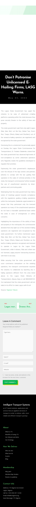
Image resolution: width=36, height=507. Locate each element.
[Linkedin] (8, 420)
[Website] (18, 370)
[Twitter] (4, 420)
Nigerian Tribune (12, 290)
